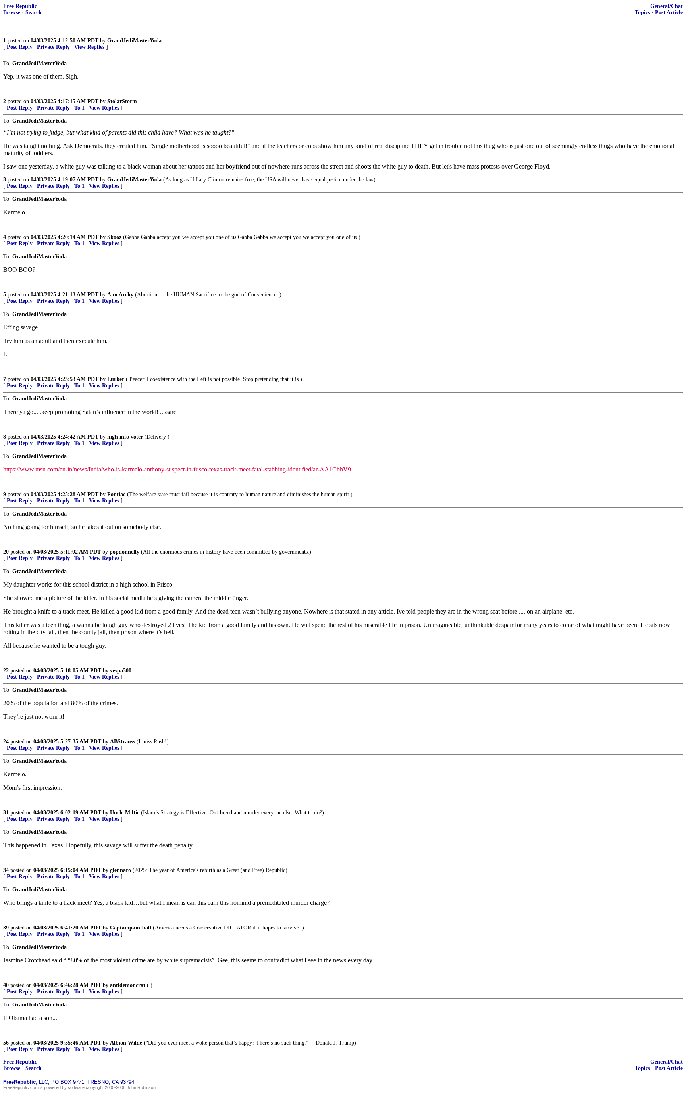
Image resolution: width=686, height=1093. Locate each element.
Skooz (114, 237)
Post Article (669, 12)
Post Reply (20, 47)
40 (6, 985)
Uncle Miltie (124, 813)
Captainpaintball (130, 928)
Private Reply (53, 47)
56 (6, 1043)
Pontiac (116, 494)
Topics (642, 12)
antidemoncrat (127, 985)
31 (6, 813)
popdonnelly (124, 552)
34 (6, 870)
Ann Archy (120, 295)
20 (6, 552)
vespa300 (120, 671)
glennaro (120, 870)
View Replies (89, 47)
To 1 (79, 108)
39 (6, 928)
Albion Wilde (126, 1043)
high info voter (125, 437)
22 (6, 671)
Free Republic (20, 6)
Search (33, 12)
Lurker (115, 379)
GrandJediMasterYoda (134, 41)
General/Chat (666, 6)
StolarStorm (122, 101)
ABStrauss (122, 742)
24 (6, 742)
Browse (11, 12)
